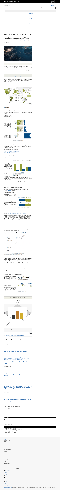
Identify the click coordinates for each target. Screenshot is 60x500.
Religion (5, 453)
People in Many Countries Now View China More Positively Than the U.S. (17, 414)
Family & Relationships (7, 457)
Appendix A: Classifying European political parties (12, 431)
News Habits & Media (7, 465)
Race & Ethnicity (6, 451)
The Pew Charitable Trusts (48, 488)
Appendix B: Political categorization (10, 432)
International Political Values (14, 335)
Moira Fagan (15, 44)
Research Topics (30, 11)
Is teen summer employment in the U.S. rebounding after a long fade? (17, 416)
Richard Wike (6, 44)
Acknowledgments (8, 433)
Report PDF (7, 419)
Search (41, 7)
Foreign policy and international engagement (10, 152)
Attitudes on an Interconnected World (10, 428)
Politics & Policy (6, 445)
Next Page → (18, 302)
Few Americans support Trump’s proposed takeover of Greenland (17, 374)
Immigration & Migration (7, 449)
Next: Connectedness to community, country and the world (17, 297)
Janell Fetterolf (11, 44)
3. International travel (8, 430)
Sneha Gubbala (21, 44)
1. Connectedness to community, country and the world (13, 429)
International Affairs (8, 335)
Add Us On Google (6, 42)
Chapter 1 (9, 190)
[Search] (55, 8)
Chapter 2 (22, 222)
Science (5, 461)
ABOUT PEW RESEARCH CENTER (8, 487)
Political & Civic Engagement (21, 335)
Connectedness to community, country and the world (11, 151)
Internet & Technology (7, 463)
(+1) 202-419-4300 (6, 443)
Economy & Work (6, 459)
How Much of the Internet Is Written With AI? (13, 406)
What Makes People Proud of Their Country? (15, 351)
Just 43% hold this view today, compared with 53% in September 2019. (17, 213)
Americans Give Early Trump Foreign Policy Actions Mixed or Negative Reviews (17, 400)
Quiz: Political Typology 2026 (10, 408)
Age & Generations (6, 454)
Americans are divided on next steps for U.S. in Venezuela (16, 362)
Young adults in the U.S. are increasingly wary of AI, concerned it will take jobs (18, 411)
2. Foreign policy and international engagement (12, 430)
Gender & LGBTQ (6, 456)
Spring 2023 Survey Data (9, 424)
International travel (6, 153)
